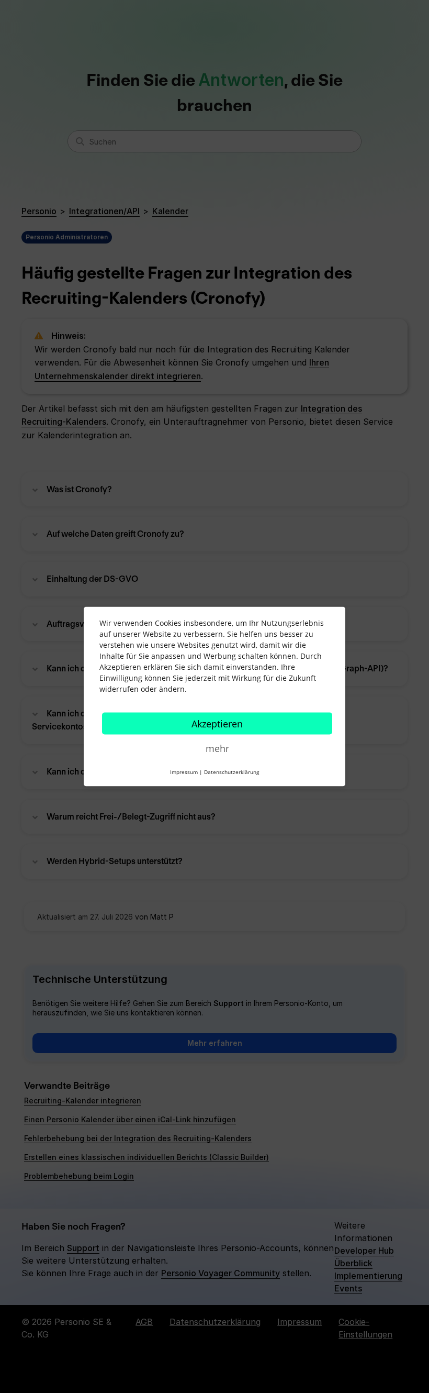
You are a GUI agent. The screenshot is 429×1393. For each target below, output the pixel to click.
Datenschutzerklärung (231, 772)
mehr (217, 748)
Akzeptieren (217, 723)
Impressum (184, 772)
